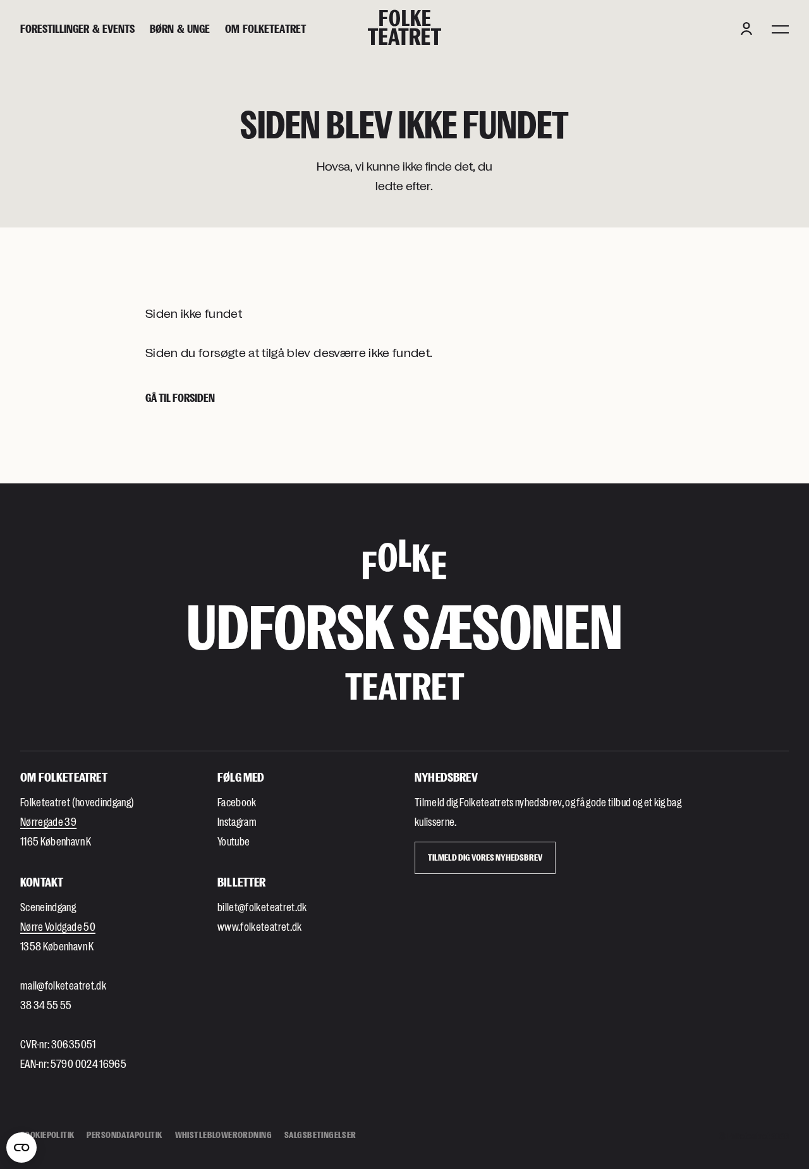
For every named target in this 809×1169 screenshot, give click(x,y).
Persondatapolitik (124, 1134)
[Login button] (746, 28)
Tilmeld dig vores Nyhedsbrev (485, 857)
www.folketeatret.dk (259, 926)
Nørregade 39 (48, 821)
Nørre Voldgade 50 (57, 926)
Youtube (233, 841)
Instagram (237, 821)
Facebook (237, 802)
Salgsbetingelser (320, 1134)
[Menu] (780, 28)
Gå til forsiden (180, 397)
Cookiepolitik (47, 1134)
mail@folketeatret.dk (63, 985)
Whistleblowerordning (223, 1134)
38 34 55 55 (46, 1005)
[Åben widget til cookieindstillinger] (21, 1147)
